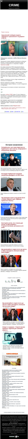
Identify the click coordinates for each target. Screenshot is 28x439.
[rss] (22, 111)
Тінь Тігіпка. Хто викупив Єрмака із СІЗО (10, 394)
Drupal (16, 416)
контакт (19, 412)
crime (15, 108)
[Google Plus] (17, 111)
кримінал (14, 107)
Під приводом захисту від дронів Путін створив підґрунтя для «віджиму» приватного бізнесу (13, 199)
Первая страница (5, 32)
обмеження (15, 422)
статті (12, 412)
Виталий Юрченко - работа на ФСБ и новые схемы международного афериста (12, 384)
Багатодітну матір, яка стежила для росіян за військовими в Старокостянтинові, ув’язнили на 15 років (12, 225)
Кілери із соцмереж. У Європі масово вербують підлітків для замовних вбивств (13, 328)
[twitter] (12, 111)
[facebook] (7, 111)
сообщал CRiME (9, 94)
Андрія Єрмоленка (14, 417)
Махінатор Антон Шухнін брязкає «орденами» (11, 403)
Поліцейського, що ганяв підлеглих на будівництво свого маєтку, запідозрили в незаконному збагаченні (13, 149)
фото (10, 108)
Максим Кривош (19, 107)
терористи (7, 108)
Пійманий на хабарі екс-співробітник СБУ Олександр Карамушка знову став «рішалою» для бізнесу (12, 387)
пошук (23, 412)
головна (5, 412)
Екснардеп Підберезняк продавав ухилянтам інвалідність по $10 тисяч (12, 174)
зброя (13, 108)
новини (9, 412)
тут (18, 424)
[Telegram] (16, 436)
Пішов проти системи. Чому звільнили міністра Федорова (13, 379)
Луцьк (7, 107)
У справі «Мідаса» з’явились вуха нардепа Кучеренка (13, 392)
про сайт (16, 412)
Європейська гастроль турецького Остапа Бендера (12, 381)
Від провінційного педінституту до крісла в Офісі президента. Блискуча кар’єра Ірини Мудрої (14, 251)
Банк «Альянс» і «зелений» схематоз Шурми (11, 401)
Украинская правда (5, 64)
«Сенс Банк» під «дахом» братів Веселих (10, 399)
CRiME (14, 5)
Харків (4, 107)
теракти (10, 107)
